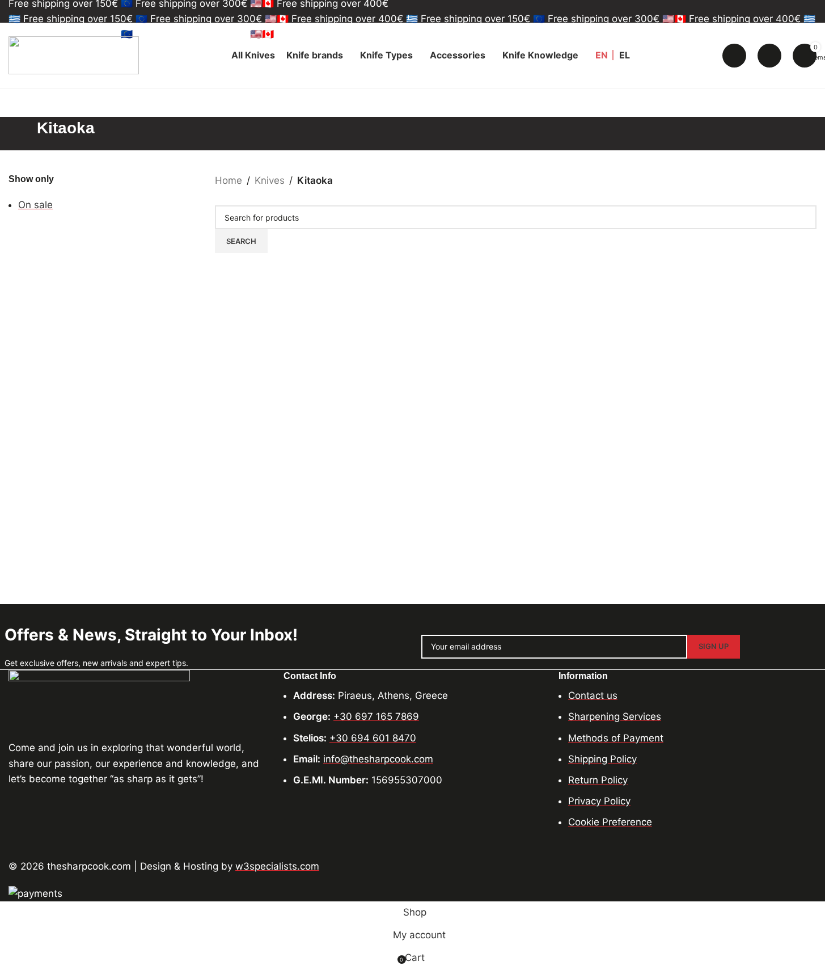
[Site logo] (74, 54)
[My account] (769, 55)
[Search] (734, 55)
